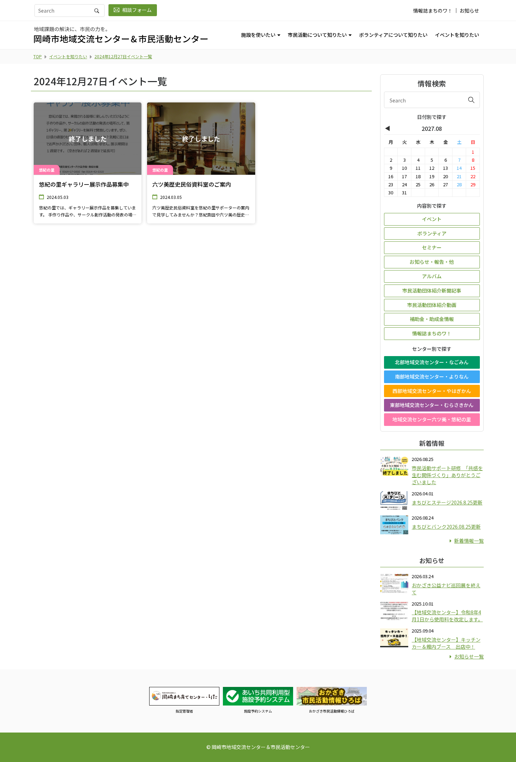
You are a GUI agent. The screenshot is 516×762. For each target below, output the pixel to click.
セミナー (432, 247)
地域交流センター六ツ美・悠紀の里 (431, 419)
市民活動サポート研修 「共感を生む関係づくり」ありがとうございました (447, 475)
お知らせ (469, 10)
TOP (37, 56)
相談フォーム (137, 9)
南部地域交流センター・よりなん (432, 376)
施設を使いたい (258, 34)
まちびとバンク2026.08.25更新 (446, 526)
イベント (432, 218)
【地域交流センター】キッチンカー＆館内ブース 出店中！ (446, 643)
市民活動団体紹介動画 (431, 304)
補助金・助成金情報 (432, 318)
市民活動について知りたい (317, 34)
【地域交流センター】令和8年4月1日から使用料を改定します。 (447, 616)
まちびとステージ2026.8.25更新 (447, 502)
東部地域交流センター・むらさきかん (432, 404)
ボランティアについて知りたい (393, 34)
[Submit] (471, 100)
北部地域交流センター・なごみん (432, 362)
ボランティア (431, 233)
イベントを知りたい (457, 34)
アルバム (432, 276)
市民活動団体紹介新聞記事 (431, 290)
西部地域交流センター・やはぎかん (431, 390)
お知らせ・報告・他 (432, 261)
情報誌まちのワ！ (432, 10)
